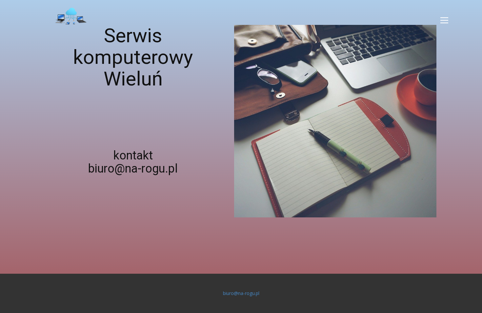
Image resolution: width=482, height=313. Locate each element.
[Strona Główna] (71, 16)
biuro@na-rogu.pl (241, 293)
